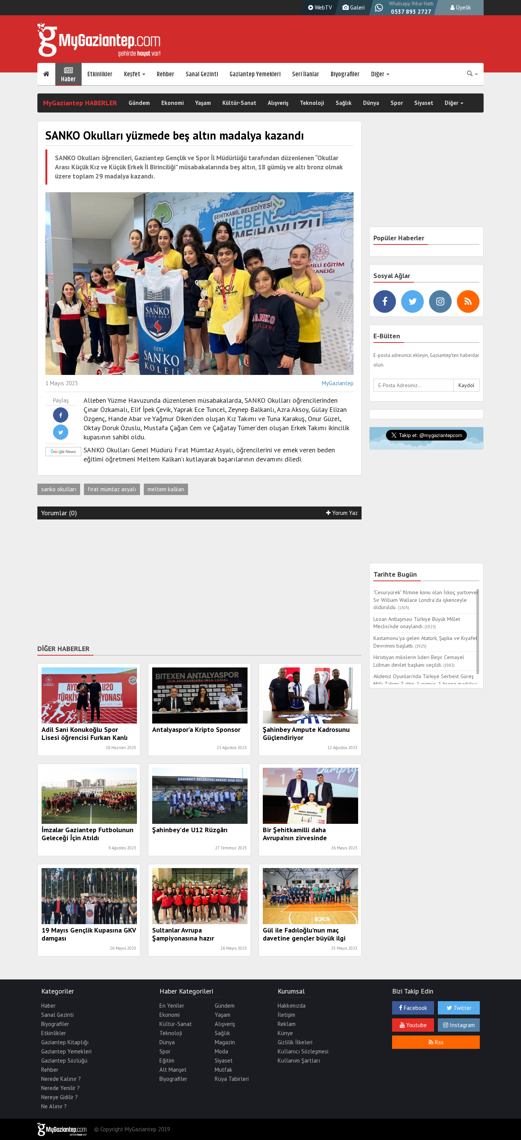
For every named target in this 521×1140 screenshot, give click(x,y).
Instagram (461, 1025)
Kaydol (466, 385)
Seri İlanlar (305, 74)
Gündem (139, 102)
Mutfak (223, 1069)
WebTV (322, 7)
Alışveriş (278, 102)
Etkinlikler (100, 74)
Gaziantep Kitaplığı (64, 1042)
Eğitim (166, 1060)
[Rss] (468, 301)
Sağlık (344, 102)
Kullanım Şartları (299, 1060)
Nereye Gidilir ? (59, 1097)
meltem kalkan (166, 489)
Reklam (287, 1023)
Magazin (225, 1042)
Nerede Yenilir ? (60, 1088)
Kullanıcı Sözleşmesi (303, 1051)
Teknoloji (312, 102)
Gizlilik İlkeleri (295, 1042)
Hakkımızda (292, 1005)
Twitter (461, 1007)
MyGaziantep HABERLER (80, 102)
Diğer (378, 74)
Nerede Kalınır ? (61, 1078)
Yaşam (203, 102)
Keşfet (133, 74)
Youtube (416, 1025)
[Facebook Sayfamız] (384, 301)
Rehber (165, 74)
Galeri (357, 7)
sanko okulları (58, 489)
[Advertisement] (199, 580)
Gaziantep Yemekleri (255, 74)
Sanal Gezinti (202, 74)
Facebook (414, 1007)
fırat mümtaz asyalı (112, 489)
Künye (285, 1033)
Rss (438, 1042)
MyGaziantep (338, 383)
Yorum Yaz (344, 512)
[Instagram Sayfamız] (440, 301)
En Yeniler (171, 1005)
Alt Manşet (173, 1069)
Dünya (371, 102)
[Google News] (53, 451)
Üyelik (463, 7)
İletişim (286, 1014)
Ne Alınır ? (54, 1106)
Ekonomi (172, 102)
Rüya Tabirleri (232, 1078)
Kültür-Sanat (239, 102)
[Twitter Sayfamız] (412, 301)
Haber (68, 78)
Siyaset (423, 102)
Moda (221, 1051)
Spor (397, 102)
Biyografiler (345, 74)
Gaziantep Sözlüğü (64, 1060)
